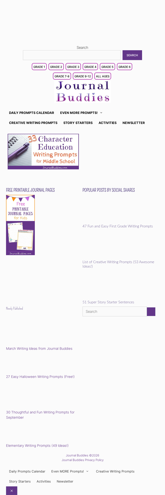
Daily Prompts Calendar (31, 113)
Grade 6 (125, 67)
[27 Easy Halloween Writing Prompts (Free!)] (26, 363)
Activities (108, 123)
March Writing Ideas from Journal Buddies (39, 349)
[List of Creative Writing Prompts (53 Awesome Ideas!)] (110, 257)
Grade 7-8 (62, 76)
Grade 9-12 (82, 76)
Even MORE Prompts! (79, 113)
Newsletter (134, 123)
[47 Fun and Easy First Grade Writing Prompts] (110, 222)
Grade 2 (56, 67)
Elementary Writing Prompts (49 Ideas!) (37, 446)
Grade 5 (107, 67)
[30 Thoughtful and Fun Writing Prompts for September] (34, 395)
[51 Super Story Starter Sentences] (110, 298)
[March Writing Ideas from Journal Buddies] (34, 331)
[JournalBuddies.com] (82, 91)
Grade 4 (90, 67)
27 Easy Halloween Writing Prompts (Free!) (40, 377)
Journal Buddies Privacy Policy (83, 460)
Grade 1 (39, 67)
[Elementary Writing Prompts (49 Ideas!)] (26, 432)
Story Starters (78, 123)
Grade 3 (73, 67)
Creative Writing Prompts (33, 123)
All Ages (102, 76)
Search (82, 47)
